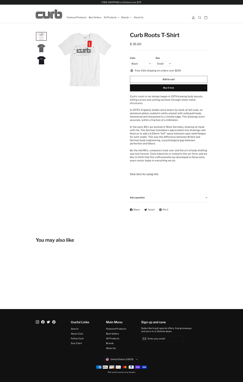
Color (132, 58)
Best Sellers (95, 17)
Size (158, 58)
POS (109, 372)
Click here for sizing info (144, 174)
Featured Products (76, 17)
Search (75, 328)
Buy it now (168, 87)
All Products (110, 17)
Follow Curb (77, 338)
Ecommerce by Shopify (125, 372)
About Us (138, 17)
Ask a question (137, 197)
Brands (125, 17)
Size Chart (76, 343)
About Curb (77, 333)
